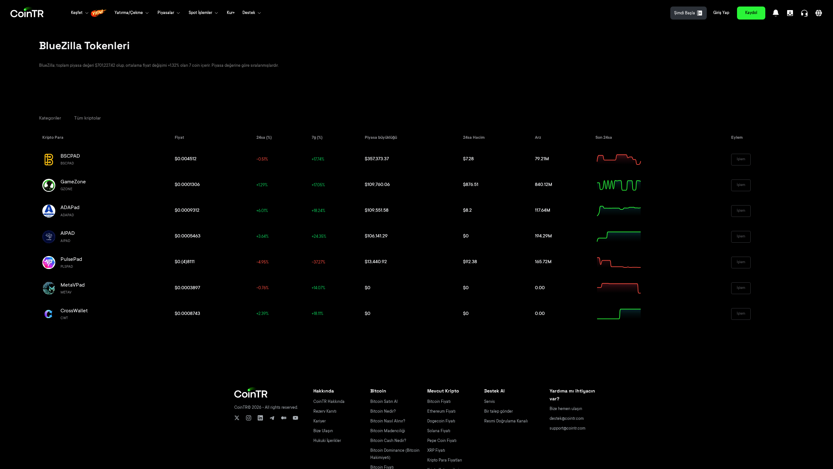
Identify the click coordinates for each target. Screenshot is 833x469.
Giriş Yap (721, 13)
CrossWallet (74, 311)
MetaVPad (73, 285)
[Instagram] (248, 417)
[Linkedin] (260, 417)
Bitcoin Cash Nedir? (388, 441)
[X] (236, 417)
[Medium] (283, 417)
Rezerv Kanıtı (324, 411)
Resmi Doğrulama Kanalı (506, 421)
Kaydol (751, 13)
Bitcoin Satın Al (384, 402)
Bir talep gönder (498, 411)
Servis (489, 402)
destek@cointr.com (567, 419)
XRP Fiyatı (436, 450)
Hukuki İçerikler (327, 441)
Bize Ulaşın (323, 431)
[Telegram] (272, 417)
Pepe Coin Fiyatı (442, 441)
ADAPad (70, 208)
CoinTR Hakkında (329, 402)
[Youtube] (295, 417)
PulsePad (71, 260)
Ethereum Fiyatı (441, 411)
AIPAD (68, 233)
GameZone (73, 182)
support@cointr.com (567, 428)
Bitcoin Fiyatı (439, 402)
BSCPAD (70, 156)
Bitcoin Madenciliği (387, 431)
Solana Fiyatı (438, 431)
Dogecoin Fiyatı (441, 421)
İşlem (741, 159)
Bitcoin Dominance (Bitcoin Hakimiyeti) (394, 454)
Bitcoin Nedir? (383, 411)
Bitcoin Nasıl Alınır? (387, 421)
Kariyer (319, 421)
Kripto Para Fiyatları (444, 460)
